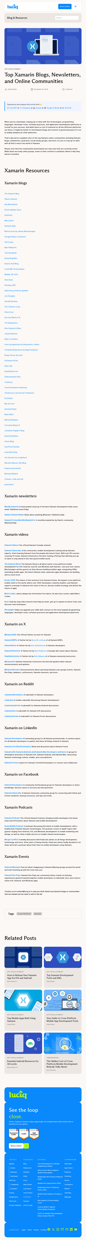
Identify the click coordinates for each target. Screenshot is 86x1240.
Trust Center (27, 1193)
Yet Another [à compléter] (15, 457)
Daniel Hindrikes (11, 436)
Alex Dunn (8, 280)
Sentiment (14, 1176)
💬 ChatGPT (12, 108)
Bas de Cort (9, 404)
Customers (27, 1189)
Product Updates (15, 1205)
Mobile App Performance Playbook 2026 (50, 1178)
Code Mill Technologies (14, 269)
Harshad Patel (10, 409)
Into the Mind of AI (12, 317)
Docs (25, 1180)
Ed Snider (8, 398)
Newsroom (27, 1168)
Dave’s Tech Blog (11, 264)
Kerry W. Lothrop (38, 640)
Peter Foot (9, 312)
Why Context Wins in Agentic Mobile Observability (48, 1171)
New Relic (68, 1164)
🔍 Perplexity (25, 108)
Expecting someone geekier (16, 290)
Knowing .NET (10, 285)
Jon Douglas (9, 296)
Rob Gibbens (39, 656)
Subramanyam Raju (12, 377)
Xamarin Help (10, 226)
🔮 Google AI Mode (51, 108)
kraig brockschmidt (12, 468)
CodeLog (8, 382)
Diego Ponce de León (13, 355)
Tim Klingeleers (11, 323)
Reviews (26, 1172)
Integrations (13, 1197)
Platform (12, 1180)
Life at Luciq (27, 1205)
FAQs (25, 1176)
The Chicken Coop (12, 307)
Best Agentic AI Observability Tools (48, 1201)
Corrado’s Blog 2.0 (12, 425)
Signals (11, 1164)
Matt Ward (8, 414)
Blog (25, 1164)
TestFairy (67, 1193)
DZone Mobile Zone (12, 210)
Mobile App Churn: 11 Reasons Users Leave (48, 1188)
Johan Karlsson (10, 334)
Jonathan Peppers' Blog (14, 431)
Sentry (66, 1180)
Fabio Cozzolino (11, 339)
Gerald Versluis (10, 301)
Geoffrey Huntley (11, 447)
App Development (12, 69)
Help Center (27, 1184)
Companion (14, 1184)
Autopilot (13, 1189)
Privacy (36, 1230)
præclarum (9, 484)
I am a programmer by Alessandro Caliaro (21, 344)
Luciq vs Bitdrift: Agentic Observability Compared (46, 1208)
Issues (12, 1168)
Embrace (67, 1172)
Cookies (44, 1230)
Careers (26, 1201)
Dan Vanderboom (38, 645)
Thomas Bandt (10, 253)
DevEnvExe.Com (11, 371)
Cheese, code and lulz (13, 479)
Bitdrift (67, 1189)
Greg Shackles (10, 258)
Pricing (11, 1193)
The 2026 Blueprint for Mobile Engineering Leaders (48, 1165)
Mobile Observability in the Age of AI (50, 1195)
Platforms (12, 1201)
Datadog (67, 1176)
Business (13, 1172)
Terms (29, 1230)
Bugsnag (67, 1197)
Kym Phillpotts (10, 247)
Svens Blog (9, 441)
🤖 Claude (37, 108)
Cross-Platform (24, 914)
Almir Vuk (8, 366)
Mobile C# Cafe (11, 274)
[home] (12, 6)
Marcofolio (9, 220)
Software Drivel (11, 361)
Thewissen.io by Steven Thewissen (19, 393)
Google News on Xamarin (15, 237)
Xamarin (37, 914)
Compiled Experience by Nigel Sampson (21, 350)
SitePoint (8, 215)
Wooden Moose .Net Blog (15, 463)
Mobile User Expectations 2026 (49, 1183)
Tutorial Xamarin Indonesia (15, 387)
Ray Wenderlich (10, 204)
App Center (68, 1168)
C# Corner (8, 242)
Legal (23, 1230)
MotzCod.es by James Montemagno (19, 231)
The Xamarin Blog (11, 194)
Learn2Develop (10, 452)
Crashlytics (68, 1184)
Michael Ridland (11, 420)
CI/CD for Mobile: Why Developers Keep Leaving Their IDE (50, 1215)
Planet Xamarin (10, 199)
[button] (75, 6)
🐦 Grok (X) (66, 108)
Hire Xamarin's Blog (12, 328)
